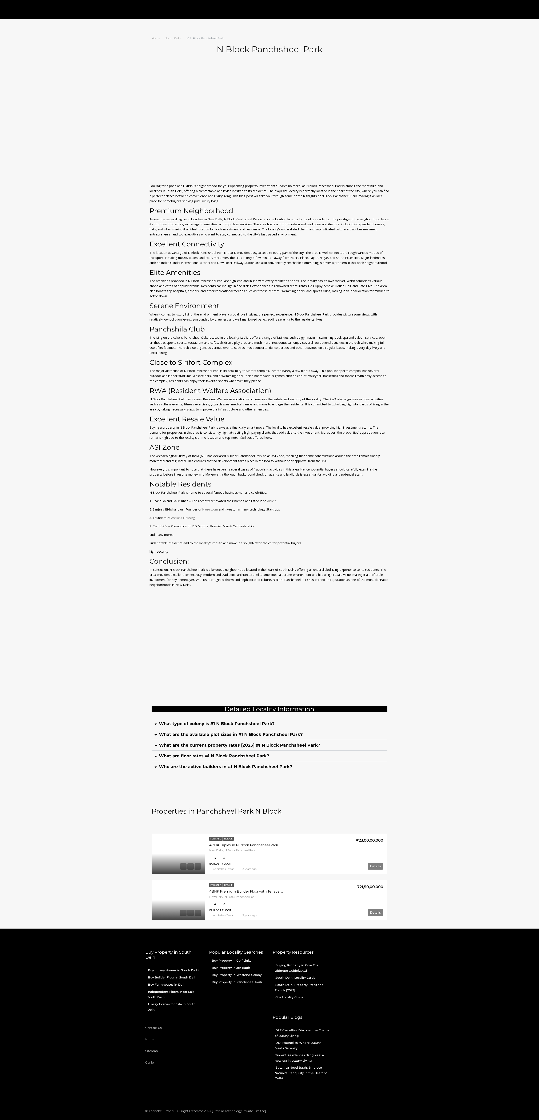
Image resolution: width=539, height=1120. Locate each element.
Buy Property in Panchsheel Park (237, 982)
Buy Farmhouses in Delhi (167, 984)
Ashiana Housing (183, 518)
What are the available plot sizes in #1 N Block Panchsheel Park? (231, 734)
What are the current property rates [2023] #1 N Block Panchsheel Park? (239, 745)
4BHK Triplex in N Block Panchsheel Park (243, 845)
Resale (228, 838)
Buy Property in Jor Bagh (231, 968)
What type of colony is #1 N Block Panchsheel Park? (217, 723)
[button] (269, 723)
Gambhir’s (160, 526)
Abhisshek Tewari (224, 868)
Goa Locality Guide (289, 997)
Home (149, 1039)
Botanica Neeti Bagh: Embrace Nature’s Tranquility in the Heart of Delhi (301, 1073)
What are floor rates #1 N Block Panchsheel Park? (214, 755)
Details (375, 866)
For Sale (215, 838)
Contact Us (153, 1028)
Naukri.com (210, 509)
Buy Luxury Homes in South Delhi (173, 970)
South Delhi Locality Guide (295, 978)
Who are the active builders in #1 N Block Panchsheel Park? (225, 766)
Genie (149, 1062)
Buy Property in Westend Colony (237, 975)
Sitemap (151, 1051)
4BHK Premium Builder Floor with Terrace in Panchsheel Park (261, 891)
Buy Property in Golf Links (231, 960)
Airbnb (271, 501)
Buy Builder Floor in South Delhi (172, 977)
